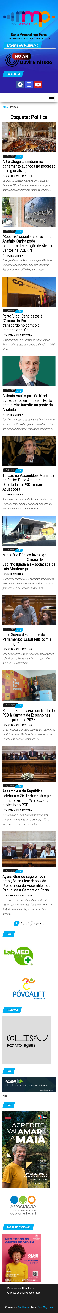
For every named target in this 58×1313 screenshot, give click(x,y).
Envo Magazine (45, 1307)
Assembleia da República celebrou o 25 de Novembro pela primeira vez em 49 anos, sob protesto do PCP (27, 798)
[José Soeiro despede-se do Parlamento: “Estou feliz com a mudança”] (29, 610)
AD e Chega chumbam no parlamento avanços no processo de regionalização (28, 166)
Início (5, 106)
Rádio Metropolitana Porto (29, 35)
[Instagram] (29, 84)
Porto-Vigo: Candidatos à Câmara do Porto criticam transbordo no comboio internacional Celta (23, 323)
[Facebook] (20, 84)
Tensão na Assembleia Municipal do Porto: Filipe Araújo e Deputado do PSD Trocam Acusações (28, 482)
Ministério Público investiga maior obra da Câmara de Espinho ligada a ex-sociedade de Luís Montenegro (28, 562)
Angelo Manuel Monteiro (19, 176)
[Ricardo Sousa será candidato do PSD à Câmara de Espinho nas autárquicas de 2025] (29, 685)
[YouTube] (38, 84)
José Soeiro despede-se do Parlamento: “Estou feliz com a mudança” (26, 639)
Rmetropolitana (14, 255)
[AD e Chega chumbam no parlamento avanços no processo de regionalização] (29, 136)
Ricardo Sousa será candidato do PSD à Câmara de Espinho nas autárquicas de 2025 (28, 715)
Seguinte (37, 923)
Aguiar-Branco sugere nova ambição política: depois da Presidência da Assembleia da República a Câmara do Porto (26, 883)
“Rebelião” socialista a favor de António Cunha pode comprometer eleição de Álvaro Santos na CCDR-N (27, 243)
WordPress (23, 1307)
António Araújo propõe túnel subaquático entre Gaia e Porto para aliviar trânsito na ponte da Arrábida (27, 402)
